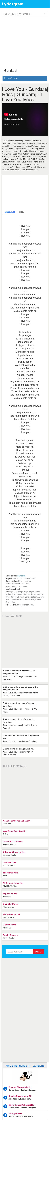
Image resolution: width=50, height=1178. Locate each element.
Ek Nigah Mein (15, 1113)
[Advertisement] (25, 40)
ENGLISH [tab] (10, 211)
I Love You (10, 78)
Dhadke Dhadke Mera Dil (20, 1096)
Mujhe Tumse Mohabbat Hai (21, 1104)
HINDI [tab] (22, 211)
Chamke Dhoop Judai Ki (20, 1087)
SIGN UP (38, 951)
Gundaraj (21, 575)
